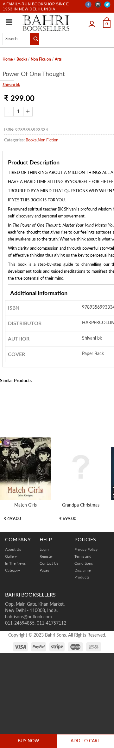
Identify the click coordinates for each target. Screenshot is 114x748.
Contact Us (49, 563)
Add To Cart (85, 741)
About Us (13, 549)
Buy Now (28, 741)
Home (8, 59)
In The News (15, 563)
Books (22, 59)
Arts (58, 59)
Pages (44, 570)
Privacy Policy (86, 549)
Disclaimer (83, 570)
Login (93, 22)
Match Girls (25, 505)
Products (81, 577)
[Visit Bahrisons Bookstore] (46, 23)
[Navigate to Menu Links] (9, 22)
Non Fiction (41, 59)
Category (12, 570)
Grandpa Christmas (80, 505)
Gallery (11, 556)
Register (46, 556)
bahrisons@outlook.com (28, 617)
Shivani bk (11, 84)
